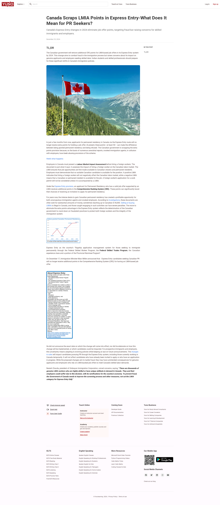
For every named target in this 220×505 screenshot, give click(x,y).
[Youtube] (168, 475)
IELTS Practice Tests (52, 476)
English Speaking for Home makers (90, 470)
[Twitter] (151, 475)
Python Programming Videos (120, 458)
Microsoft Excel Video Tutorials (120, 455)
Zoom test (53, 409)
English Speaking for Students (88, 461)
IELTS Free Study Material (54, 458)
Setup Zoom (84, 435)
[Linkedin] (157, 475)
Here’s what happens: (54, 159)
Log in (207, 4)
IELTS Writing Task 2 (52, 467)
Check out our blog (150, 481)
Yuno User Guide (56, 413)
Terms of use (123, 496)
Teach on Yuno (116, 4)
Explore (20, 4)
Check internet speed (57, 405)
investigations (114, 200)
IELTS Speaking (51, 473)
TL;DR (146, 52)
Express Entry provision (64, 186)
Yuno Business (131, 4)
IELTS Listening (51, 470)
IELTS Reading (50, 461)
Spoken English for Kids (86, 464)
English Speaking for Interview (88, 473)
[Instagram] (162, 475)
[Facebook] (146, 475)
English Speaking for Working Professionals (92, 458)
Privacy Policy (113, 496)
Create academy (85, 431)
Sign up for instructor (86, 418)
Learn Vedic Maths (117, 464)
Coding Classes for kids (118, 467)
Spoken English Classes (86, 455)
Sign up (215, 4)
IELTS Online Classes (52, 455)
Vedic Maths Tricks (117, 461)
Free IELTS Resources (52, 479)
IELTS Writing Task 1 (52, 464)
